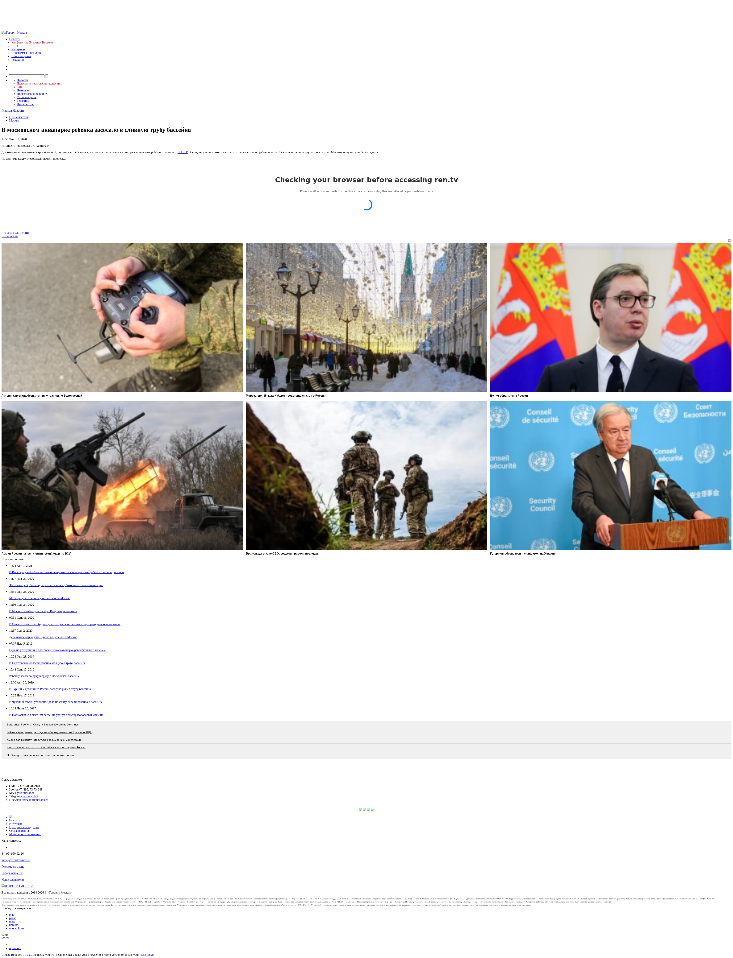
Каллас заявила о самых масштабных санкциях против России (46, 747)
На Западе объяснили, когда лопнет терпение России (40, 755)
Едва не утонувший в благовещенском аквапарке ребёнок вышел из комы (57, 650)
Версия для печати (17, 232)
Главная (7, 110)
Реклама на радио (13, 866)
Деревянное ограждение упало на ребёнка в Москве (43, 637)
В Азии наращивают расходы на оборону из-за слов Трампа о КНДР (49, 732)
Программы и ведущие (26, 52)
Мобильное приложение (25, 834)
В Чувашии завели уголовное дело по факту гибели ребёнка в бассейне (56, 702)
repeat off (15, 948)
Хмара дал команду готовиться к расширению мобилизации (44, 739)
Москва (14, 120)
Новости (14, 39)
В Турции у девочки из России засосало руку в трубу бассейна (50, 689)
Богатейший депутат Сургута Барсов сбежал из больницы (43, 724)
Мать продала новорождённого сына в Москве (39, 598)
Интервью (18, 49)
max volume (16, 928)
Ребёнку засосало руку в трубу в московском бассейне (44, 676)
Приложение (25, 104)
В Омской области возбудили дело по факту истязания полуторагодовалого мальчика (64, 624)
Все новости (10, 236)
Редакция (17, 59)
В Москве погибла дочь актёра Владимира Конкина (43, 611)
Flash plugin (147, 954)
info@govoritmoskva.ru (33, 799)
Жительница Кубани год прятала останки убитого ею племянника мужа (56, 585)
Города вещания (12, 873)
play (11, 914)
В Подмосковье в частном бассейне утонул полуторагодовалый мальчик (56, 714)
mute (12, 921)
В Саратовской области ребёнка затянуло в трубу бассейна (47, 663)
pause (12, 918)
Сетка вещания (21, 56)
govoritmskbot (25, 793)
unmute (13, 925)
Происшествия (18, 117)
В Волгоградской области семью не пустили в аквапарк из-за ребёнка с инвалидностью (66, 572)
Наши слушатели (13, 879)
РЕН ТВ (183, 152)
